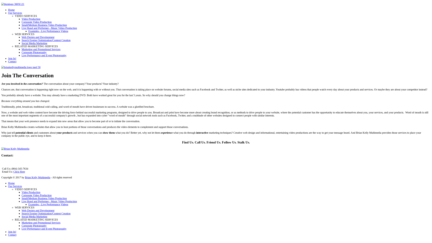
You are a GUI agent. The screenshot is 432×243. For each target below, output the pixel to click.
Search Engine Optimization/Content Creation (46, 40)
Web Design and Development (38, 37)
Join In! (12, 58)
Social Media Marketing (34, 43)
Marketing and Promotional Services (41, 49)
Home (11, 9)
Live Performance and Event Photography (44, 55)
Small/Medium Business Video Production (44, 25)
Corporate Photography (34, 52)
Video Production (31, 19)
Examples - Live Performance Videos (48, 31)
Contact (12, 61)
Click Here (19, 171)
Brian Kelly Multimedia (37, 177)
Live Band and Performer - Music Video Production (49, 28)
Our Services (15, 12)
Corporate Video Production (37, 22)
